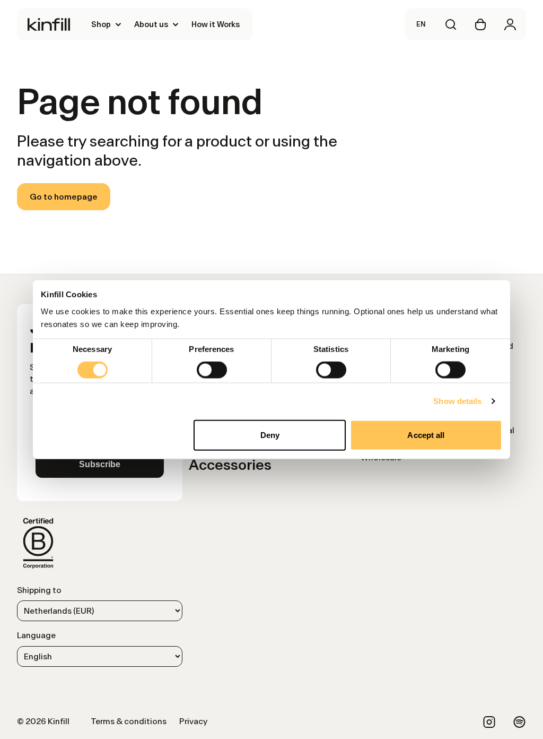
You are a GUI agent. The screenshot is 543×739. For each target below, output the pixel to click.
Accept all (425, 434)
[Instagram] (489, 722)
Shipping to (39, 590)
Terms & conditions (129, 721)
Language (36, 635)
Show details (457, 401)
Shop (101, 24)
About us (151, 24)
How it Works (215, 24)
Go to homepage (64, 197)
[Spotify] (519, 722)
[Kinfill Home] (49, 24)
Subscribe (99, 464)
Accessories (230, 465)
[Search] (450, 24)
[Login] (510, 24)
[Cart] (480, 24)
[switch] (212, 370)
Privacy (193, 721)
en (421, 24)
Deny (269, 434)
